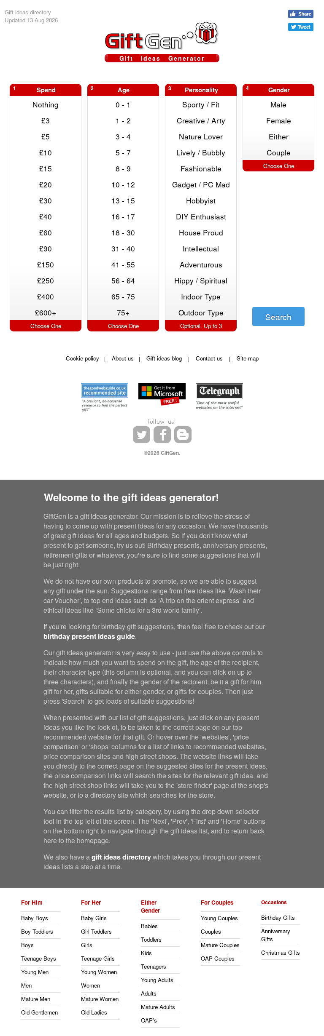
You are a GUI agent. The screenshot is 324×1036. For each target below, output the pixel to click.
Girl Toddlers (96, 931)
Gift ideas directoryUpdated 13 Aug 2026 (31, 16)
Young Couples (219, 918)
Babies (149, 926)
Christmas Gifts (280, 952)
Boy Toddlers (37, 931)
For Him (32, 902)
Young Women (99, 972)
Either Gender (150, 906)
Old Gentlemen (39, 1012)
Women (90, 985)
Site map (248, 358)
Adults (149, 993)
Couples (211, 931)
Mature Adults (158, 1007)
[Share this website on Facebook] (300, 14)
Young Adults (157, 980)
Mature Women (100, 999)
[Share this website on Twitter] (300, 27)
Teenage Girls (98, 958)
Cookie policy (82, 358)
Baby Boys (34, 918)
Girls (86, 945)
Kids (146, 953)
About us (123, 358)
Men (26, 985)
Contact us (209, 358)
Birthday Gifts (278, 917)
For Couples (217, 902)
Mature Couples (220, 945)
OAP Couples (218, 958)
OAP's (149, 1020)
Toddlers (151, 939)
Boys (27, 945)
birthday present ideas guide (89, 636)
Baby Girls (94, 918)
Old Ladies (94, 1012)
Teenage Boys (38, 958)
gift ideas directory (121, 857)
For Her (91, 902)
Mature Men (35, 999)
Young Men (35, 972)
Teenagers (153, 966)
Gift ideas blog (164, 358)
